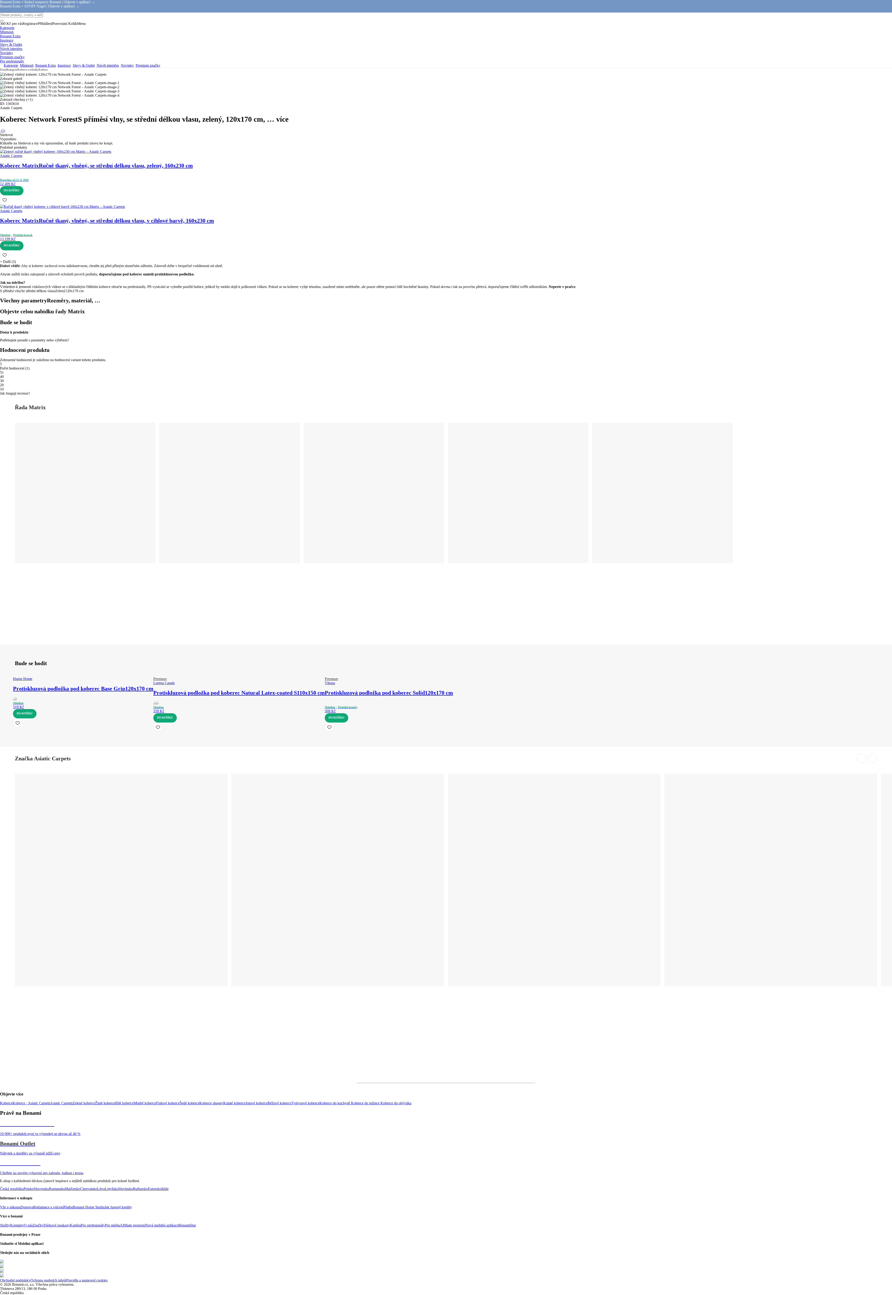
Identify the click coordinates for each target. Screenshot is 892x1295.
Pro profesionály (93, 1225)
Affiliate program (132, 1225)
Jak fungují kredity (118, 1207)
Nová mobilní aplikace (161, 1225)
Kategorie (12, 69)
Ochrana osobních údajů (48, 1280)
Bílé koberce (124, 1103)
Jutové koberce (257, 1103)
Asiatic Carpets (61, 1103)
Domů (3, 69)
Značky (38, 1225)
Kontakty (17, 1225)
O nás (28, 1225)
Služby (5, 1225)
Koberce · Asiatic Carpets (31, 1103)
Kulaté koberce (234, 1103)
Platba (68, 1207)
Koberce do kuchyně (335, 1103)
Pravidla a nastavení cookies (87, 1280)
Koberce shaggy (211, 1103)
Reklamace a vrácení (48, 1207)
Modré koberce (145, 1103)
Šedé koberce (189, 1103)
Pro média (112, 1225)
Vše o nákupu (10, 1207)
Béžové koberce (279, 1103)
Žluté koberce (105, 1103)
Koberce (43, 69)
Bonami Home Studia (89, 1207)
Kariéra (75, 1225)
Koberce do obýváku (395, 1103)
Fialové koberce (168, 1103)
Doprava (26, 1207)
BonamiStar (187, 1225)
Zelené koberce (83, 1103)
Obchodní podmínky (15, 1280)
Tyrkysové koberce (305, 1103)
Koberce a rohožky (28, 69)
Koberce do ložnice (365, 1103)
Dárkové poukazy (57, 1225)
